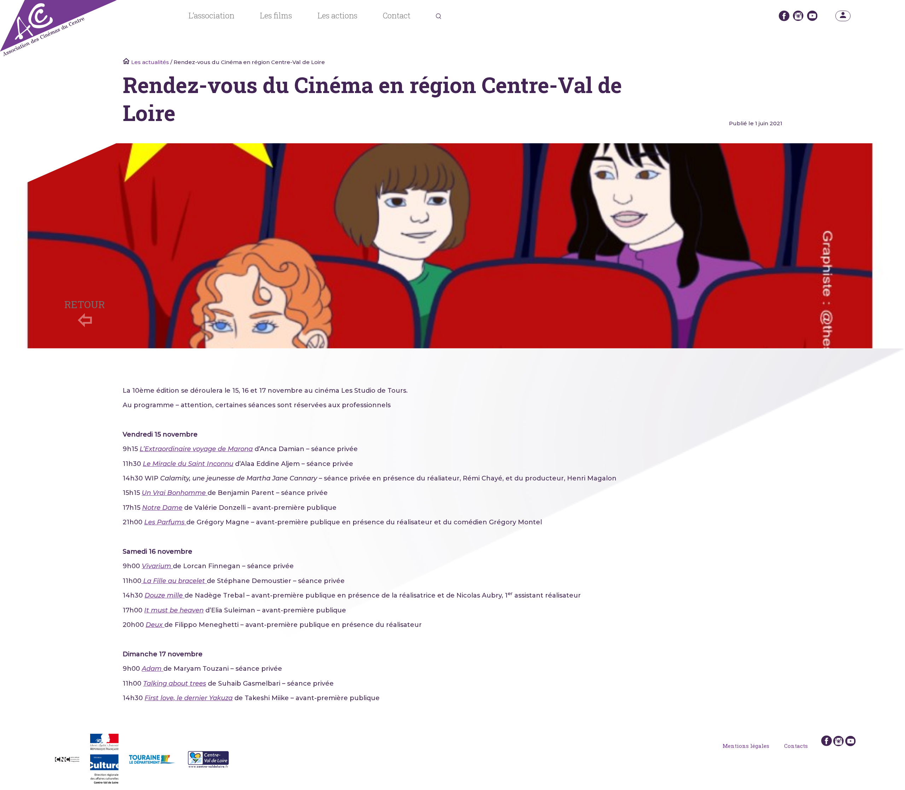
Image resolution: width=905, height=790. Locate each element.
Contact (396, 16)
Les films (276, 16)
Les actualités (150, 62)
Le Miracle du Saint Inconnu (188, 464)
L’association (211, 16)
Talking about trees (174, 683)
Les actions (337, 16)
